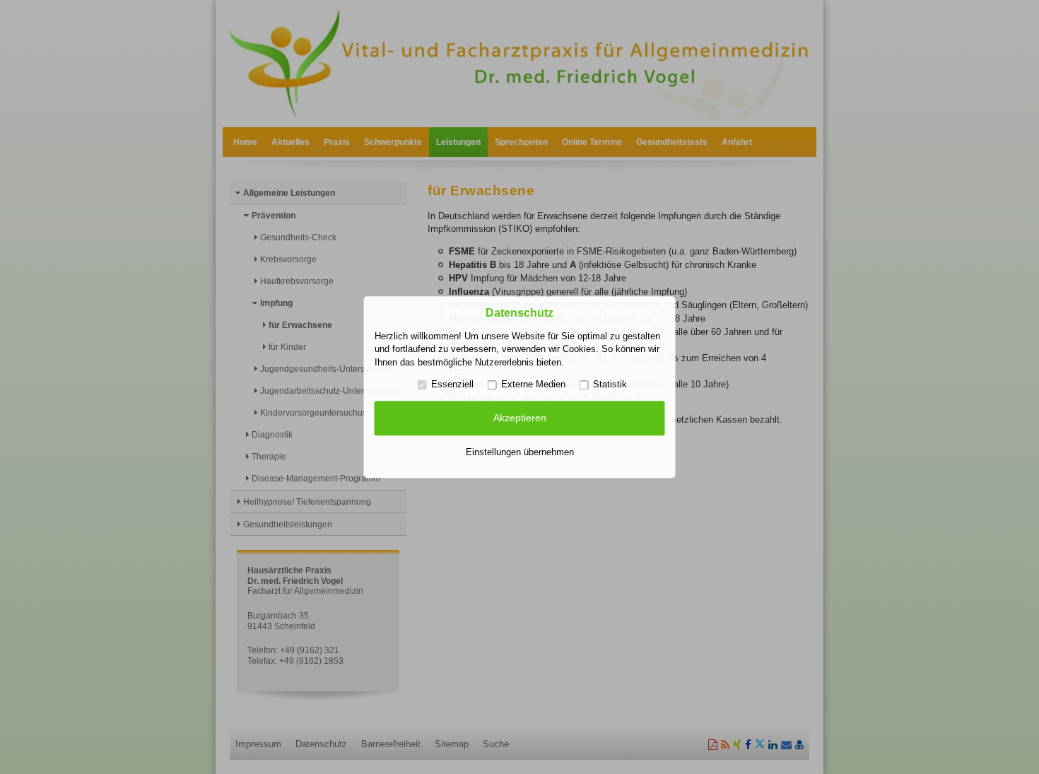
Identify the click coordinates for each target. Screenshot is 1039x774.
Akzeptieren (519, 418)
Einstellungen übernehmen (520, 452)
